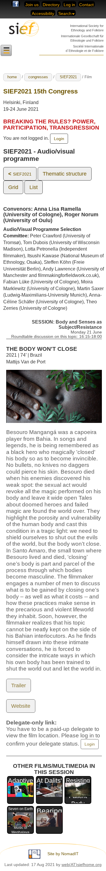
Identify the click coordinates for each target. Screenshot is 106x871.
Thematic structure (65, 174)
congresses (38, 77)
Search (65, 13)
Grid (13, 187)
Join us (32, 4)
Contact (86, 4)
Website (20, 706)
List (33, 187)
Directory (51, 4)
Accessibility (43, 13)
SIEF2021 (68, 77)
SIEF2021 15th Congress (40, 91)
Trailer (18, 685)
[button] (6, 50)
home (12, 77)
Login (59, 138)
